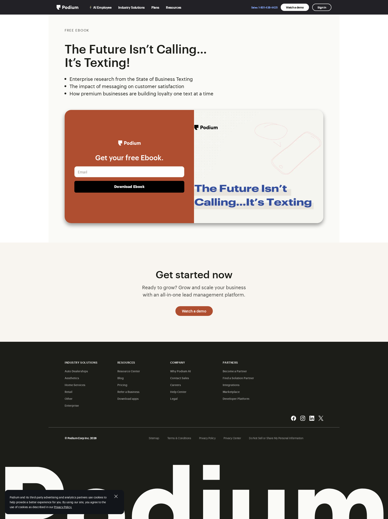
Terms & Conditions (179, 438)
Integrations (231, 385)
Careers (175, 385)
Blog (120, 378)
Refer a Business (128, 391)
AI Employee (102, 7)
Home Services (75, 385)
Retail (68, 391)
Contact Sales (179, 378)
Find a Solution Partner (238, 378)
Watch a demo (295, 7)
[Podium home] (67, 7)
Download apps (128, 398)
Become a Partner (235, 371)
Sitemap (154, 438)
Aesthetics (72, 378)
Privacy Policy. (63, 507)
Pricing (122, 385)
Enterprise (72, 405)
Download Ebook (129, 186)
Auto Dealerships (76, 371)
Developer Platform (236, 398)
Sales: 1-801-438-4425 (264, 7)
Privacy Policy (207, 438)
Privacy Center (232, 438)
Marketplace (231, 391)
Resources (173, 7)
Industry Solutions (131, 7)
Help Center (178, 391)
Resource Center (128, 371)
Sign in (321, 7)
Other (69, 398)
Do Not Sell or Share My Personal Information (276, 438)
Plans (155, 7)
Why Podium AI (180, 371)
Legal (174, 398)
